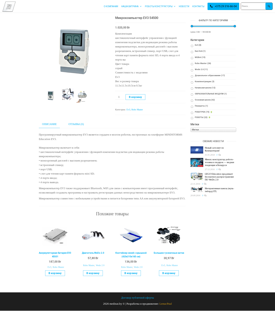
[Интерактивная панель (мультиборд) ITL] (196, 189)
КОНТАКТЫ (198, 6)
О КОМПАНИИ (111, 6)
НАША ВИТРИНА (130, 6)
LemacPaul (165, 303)
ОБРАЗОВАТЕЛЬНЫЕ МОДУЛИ (211, 94)
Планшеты (201, 106)
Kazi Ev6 (200, 51)
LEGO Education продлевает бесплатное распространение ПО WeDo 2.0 (219, 177)
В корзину (135, 97)
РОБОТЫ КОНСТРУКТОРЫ (159, 6)
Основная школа (205, 100)
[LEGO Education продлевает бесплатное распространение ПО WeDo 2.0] (196, 176)
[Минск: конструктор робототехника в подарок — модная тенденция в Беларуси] (196, 162)
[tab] (52, 124)
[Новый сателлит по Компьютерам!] (196, 149)
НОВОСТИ (184, 6)
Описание (49, 124)
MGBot (200, 57)
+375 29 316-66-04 (225, 6)
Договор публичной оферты (137, 297)
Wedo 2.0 (100, 265)
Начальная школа (205, 88)
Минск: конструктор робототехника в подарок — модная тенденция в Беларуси (219, 162)
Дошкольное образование (210, 75)
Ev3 (128, 109)
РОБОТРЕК (202, 112)
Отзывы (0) (76, 124)
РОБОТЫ (201, 117)
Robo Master (137, 109)
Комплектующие (204, 81)
